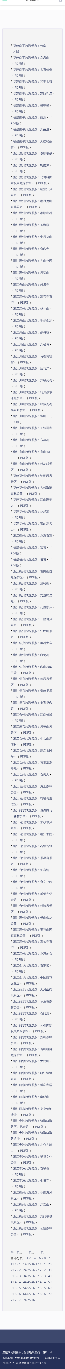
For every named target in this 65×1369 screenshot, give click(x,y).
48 (41, 1282)
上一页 (27, 1252)
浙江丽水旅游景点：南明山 (31, 1097)
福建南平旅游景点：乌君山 (31, 58)
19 (45, 1264)
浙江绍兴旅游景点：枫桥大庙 (32, 643)
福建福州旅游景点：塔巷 (29, 559)
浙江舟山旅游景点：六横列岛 (32, 380)
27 (37, 1270)
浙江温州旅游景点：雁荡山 (31, 273)
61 (12, 1294)
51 (12, 1288)
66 (33, 1294)
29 (45, 1270)
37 (37, 1276)
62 (16, 1294)
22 (16, 1270)
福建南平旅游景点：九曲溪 (31, 129)
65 (28, 1294)
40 (49, 1276)
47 (37, 1282)
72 (16, 1300)
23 (20, 1270)
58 (41, 1288)
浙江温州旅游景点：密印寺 (31, 249)
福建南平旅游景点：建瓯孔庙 (32, 93)
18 (41, 1264)
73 (20, 1300)
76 (33, 1300)
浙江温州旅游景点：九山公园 (32, 261)
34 (24, 1276)
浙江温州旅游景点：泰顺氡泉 (32, 153)
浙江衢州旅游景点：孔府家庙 (32, 607)
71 (12, 1300)
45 (28, 1282)
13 (20, 1264)
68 (41, 1294)
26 (33, 1270)
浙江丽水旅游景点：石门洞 (31, 1013)
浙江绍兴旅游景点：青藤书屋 (32, 691)
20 (49, 1264)
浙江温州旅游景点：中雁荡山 (32, 237)
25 (28, 1270)
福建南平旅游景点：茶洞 (29, 117)
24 (24, 1270)
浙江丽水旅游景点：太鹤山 (31, 1061)
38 (41, 1276)
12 (16, 1264)
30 (49, 1270)
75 (28, 1300)
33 (20, 1276)
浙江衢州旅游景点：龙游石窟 (32, 535)
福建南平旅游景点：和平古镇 (32, 81)
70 (49, 1294)
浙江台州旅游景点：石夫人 (31, 774)
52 (16, 1288)
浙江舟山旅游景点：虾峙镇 (31, 332)
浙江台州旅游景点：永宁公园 (32, 882)
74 (24, 1300)
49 (45, 1282)
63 (20, 1294)
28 (41, 1270)
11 (12, 1264)
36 (33, 1276)
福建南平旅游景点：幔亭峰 (31, 105)
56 (33, 1288)
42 (16, 1282)
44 (24, 1282)
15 (28, 1264)
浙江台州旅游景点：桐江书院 (32, 834)
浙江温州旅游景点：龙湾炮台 (32, 953)
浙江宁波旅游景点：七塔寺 (31, 1180)
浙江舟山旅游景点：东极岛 (31, 440)
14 (24, 1264)
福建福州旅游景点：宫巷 (29, 547)
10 (50, 1258)
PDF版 (15, 52)
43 (20, 1282)
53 (20, 1288)
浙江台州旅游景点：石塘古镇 (32, 846)
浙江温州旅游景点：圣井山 (31, 308)
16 (33, 1264)
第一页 (15, 1252)
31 (12, 1276)
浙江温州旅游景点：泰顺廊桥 (32, 213)
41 (12, 1282)
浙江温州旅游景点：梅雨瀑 (31, 165)
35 (28, 1276)
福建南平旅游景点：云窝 (29, 46)
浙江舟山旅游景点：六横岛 (31, 344)
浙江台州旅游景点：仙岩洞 (31, 870)
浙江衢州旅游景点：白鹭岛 (31, 655)
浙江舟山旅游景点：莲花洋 (31, 368)
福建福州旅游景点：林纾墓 (31, 511)
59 (45, 1288)
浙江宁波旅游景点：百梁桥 (31, 1168)
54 (24, 1288)
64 (24, 1294)
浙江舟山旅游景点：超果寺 (31, 285)
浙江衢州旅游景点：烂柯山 (31, 583)
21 (12, 1270)
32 (16, 1276)
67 (37, 1294)
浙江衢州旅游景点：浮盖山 (31, 1204)
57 (37, 1288)
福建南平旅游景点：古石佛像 (32, 70)
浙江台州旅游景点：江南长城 (32, 715)
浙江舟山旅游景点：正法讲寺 (32, 428)
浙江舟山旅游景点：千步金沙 (32, 320)
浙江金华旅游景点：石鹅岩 (31, 965)
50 (49, 1282)
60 (49, 1288)
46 (33, 1282)
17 (37, 1264)
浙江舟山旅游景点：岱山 (29, 416)
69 (45, 1294)
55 (28, 1288)
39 (45, 1276)
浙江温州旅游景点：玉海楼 (31, 225)
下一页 (39, 1252)
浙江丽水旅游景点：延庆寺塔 (32, 1085)
